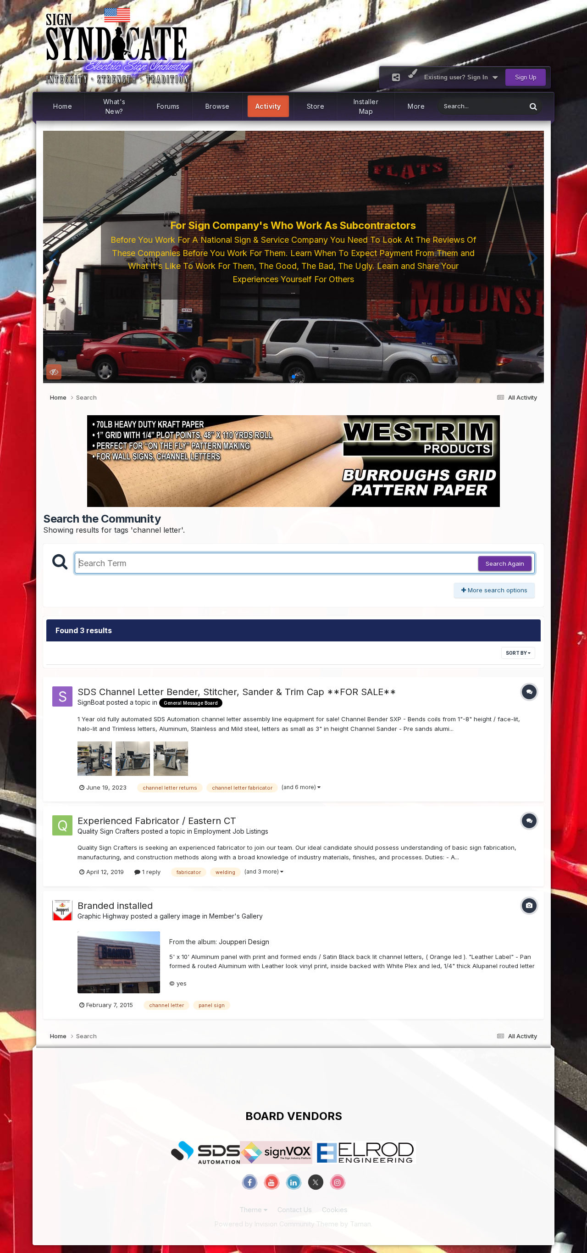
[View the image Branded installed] (119, 962)
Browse (217, 106)
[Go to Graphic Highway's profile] (62, 910)
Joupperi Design (244, 942)
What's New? (114, 106)
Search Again (505, 563)
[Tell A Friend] (396, 77)
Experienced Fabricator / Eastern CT (157, 820)
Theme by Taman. (344, 1224)
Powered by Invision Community (265, 1224)
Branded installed (115, 905)
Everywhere (498, 106)
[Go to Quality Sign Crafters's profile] (62, 825)
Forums (168, 106)
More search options (496, 590)
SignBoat (91, 702)
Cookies (335, 1210)
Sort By (517, 653)
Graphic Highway (103, 916)
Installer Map (366, 106)
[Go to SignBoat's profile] (62, 696)
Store (316, 106)
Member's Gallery (236, 916)
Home (62, 106)
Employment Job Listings (231, 831)
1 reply (150, 871)
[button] (54, 257)
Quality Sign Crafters (108, 831)
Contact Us (294, 1210)
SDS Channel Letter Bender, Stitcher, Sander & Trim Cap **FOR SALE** (237, 691)
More (416, 106)
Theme (251, 1210)
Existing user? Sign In (458, 77)
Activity (268, 106)
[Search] (533, 106)
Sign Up (525, 77)
